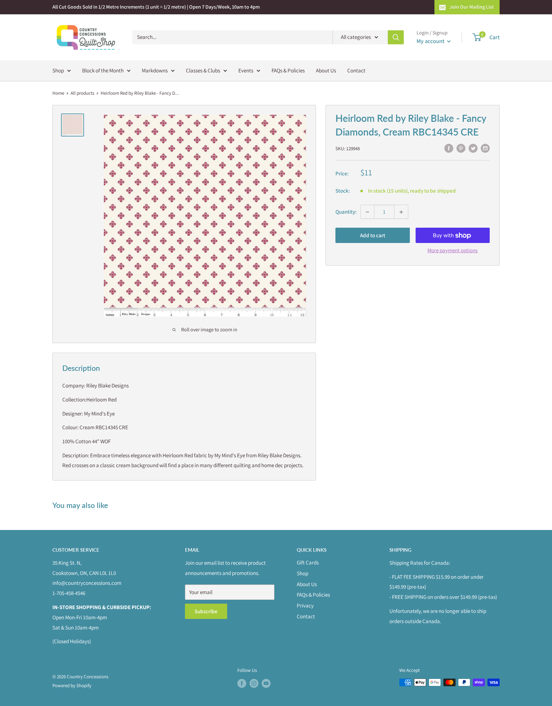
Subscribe (206, 611)
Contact (356, 70)
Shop (58, 70)
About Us (326, 70)
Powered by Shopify (71, 685)
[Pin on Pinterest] (460, 148)
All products (82, 93)
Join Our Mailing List (471, 7)
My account (431, 41)
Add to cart (372, 235)
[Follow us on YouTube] (266, 683)
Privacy (305, 605)
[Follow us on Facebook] (241, 683)
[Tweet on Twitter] (473, 148)
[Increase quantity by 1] (401, 212)
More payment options (452, 250)
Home (58, 93)
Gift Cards (308, 562)
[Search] (396, 37)
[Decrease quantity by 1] (367, 212)
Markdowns (155, 70)
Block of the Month (103, 70)
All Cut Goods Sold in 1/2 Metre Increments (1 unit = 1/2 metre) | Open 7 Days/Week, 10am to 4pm (156, 7)
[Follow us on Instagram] (253, 683)
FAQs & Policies (288, 70)
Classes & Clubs (203, 70)
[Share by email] (485, 148)
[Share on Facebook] (448, 148)
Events (245, 70)
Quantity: (345, 211)
